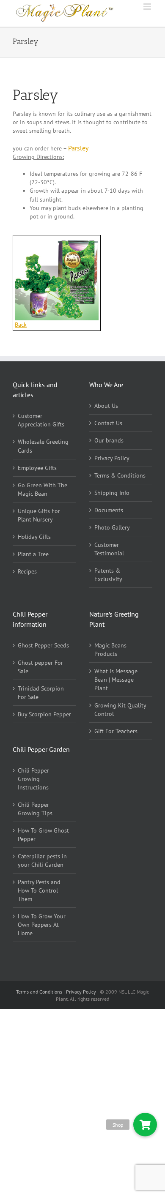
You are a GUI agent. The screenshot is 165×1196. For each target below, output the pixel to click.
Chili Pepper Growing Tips (35, 809)
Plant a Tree (33, 554)
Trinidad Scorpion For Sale (41, 693)
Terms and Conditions (39, 991)
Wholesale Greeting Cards (43, 446)
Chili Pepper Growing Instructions (33, 779)
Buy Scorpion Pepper (44, 714)
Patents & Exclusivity (108, 575)
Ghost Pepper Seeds (43, 645)
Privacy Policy (111, 458)
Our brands (109, 440)
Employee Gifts (37, 468)
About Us (106, 406)
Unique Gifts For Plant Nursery (39, 515)
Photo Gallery (112, 527)
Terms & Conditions (120, 475)
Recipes (27, 571)
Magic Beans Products (110, 650)
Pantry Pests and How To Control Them (39, 890)
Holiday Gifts (34, 537)
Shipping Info (111, 493)
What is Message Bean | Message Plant (116, 679)
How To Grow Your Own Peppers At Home (42, 924)
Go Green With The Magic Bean (42, 489)
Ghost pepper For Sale (40, 667)
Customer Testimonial (109, 549)
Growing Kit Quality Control (120, 710)
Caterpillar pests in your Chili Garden (42, 860)
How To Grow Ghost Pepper (43, 835)
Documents (108, 510)
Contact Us (108, 423)
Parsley (78, 148)
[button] (145, 1124)
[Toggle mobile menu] (147, 6)
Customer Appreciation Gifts (41, 420)
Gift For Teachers (116, 731)
